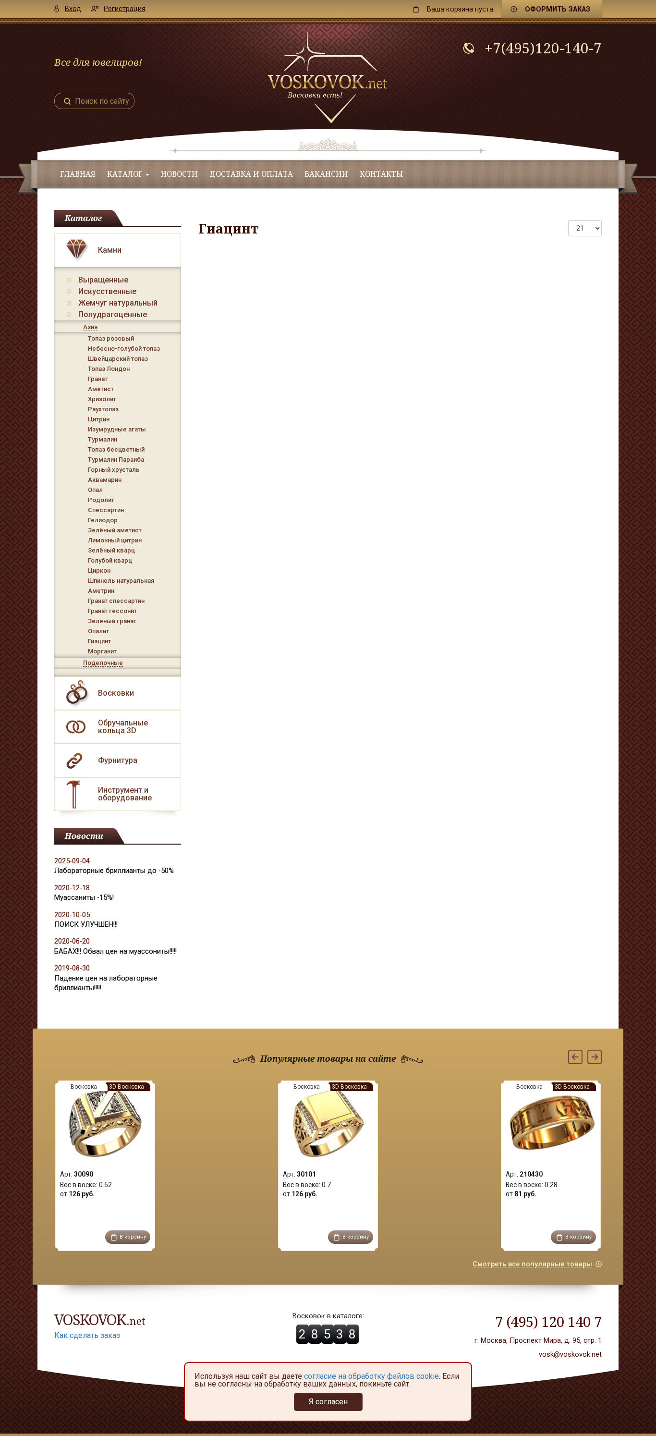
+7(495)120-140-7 (543, 48)
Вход (73, 8)
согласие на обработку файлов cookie (371, 1376)
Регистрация (125, 8)
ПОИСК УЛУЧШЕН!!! (86, 924)
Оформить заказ (557, 9)
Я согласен (328, 1401)
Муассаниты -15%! (84, 897)
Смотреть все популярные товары (532, 1264)
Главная (78, 174)
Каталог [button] (126, 174)
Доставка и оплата (251, 174)
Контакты (381, 174)
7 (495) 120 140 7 (548, 1321)
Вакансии (326, 174)
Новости (179, 174)
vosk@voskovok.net (570, 1354)
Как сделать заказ (87, 1335)
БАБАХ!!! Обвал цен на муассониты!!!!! (115, 951)
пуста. (461, 9)
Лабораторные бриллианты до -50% (114, 870)
